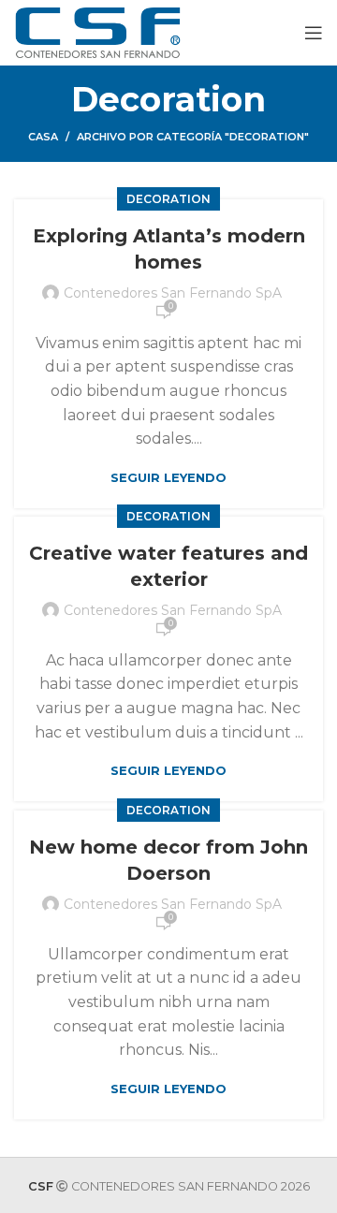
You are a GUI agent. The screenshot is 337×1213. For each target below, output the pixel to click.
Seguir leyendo (168, 478)
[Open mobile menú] (313, 32)
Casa (43, 136)
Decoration (168, 199)
